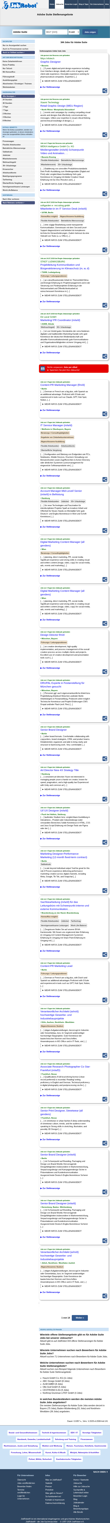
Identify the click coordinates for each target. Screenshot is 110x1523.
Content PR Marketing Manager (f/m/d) (62, 385)
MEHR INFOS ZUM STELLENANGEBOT (63, 81)
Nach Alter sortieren (11, 199)
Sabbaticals (7, 152)
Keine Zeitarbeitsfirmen (12, 61)
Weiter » (80, 1318)
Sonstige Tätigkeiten (91, 1433)
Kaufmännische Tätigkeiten (68, 1459)
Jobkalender (78, 1502)
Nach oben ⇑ (100, 1472)
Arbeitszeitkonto (9, 173)
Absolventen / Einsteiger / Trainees (17, 84)
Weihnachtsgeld (9, 162)
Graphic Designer (50, 61)
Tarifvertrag (7, 180)
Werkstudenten (9, 87)
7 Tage (5, 110)
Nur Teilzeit (7, 68)
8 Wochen (7, 121)
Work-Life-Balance (10, 190)
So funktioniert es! (53, 1496)
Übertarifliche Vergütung (13, 183)
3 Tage (5, 107)
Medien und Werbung (52, 1446)
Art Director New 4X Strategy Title (59, 770)
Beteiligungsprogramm (12, 176)
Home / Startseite (81, 1480)
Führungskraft (8, 77)
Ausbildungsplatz (10, 80)
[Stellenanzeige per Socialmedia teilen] (104, 90)
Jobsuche (77, 1483)
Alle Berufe (78, 1512)
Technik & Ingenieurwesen (54, 1433)
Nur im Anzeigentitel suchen (14, 45)
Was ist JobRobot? (53, 1480)
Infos (107, 4)
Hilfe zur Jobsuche (81, 1486)
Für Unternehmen (97, 4)
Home (52, 4)
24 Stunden (7, 100)
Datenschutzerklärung (55, 1503)
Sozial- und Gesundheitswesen (23, 1433)
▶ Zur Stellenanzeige (50, 87)
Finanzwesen (87, 1439)
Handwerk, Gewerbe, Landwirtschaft (33, 1439)
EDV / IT (74, 1433)
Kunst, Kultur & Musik (55, 1452)
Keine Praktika (9, 65)
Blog (75, 1499)
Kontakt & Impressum (55, 1500)
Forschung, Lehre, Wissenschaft (26, 1452)
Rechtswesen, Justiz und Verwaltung (21, 1446)
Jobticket (6, 155)
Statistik (48, 1483)
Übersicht (21, 1480)
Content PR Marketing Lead (56, 966)
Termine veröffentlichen (23, 1491)
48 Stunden (7, 103)
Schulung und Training (65, 1439)
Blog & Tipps (84, 4)
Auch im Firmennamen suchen (15, 49)
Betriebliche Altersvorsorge (14, 148)
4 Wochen (7, 117)
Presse (48, 1486)
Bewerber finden (24, 1486)
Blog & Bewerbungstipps (81, 1507)
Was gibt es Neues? (54, 1493)
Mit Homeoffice (9, 72)
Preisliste (49, 1490)
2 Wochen (7, 114)
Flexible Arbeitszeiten (12, 145)
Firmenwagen (8, 141)
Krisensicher (8, 169)
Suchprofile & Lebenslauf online (81, 1491)
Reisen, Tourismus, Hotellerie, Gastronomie (86, 1446)
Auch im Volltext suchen (13, 52)
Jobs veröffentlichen (26, 1483)
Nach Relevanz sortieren (13, 203)
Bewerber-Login (71, 4)
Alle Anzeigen (9, 96)
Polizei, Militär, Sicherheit (40, 1459)
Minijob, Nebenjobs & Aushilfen (84, 1452)
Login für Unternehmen (23, 1497)
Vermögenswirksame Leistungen (16, 187)
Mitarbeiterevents (10, 159)
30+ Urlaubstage (9, 166)
